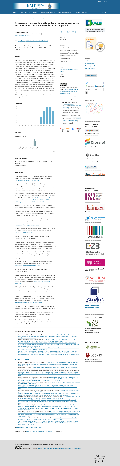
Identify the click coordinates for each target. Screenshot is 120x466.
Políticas (35, 12)
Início (16, 18)
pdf (63, 32)
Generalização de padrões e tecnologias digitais (59, 335)
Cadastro (100, 1)
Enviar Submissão (91, 75)
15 (32, 428)
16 (34, 428)
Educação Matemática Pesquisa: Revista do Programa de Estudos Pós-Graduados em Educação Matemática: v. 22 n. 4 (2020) (47, 401)
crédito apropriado (68, 104)
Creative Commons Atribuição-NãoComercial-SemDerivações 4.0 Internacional (59, 448)
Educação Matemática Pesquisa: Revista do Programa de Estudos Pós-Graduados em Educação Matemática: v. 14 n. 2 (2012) (47, 368)
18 (37, 428)
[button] (89, 83)
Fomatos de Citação (66, 61)
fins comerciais (76, 117)
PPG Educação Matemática (48, 12)
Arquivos (27, 12)
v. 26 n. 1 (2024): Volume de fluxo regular (36, 18)
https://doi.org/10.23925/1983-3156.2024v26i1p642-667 (33, 41)
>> (43, 428)
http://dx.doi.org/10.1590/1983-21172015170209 (28, 302)
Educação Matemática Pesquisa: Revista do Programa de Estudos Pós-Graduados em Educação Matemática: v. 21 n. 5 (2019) (47, 387)
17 (36, 428)
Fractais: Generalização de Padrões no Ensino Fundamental (48, 367)
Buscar (104, 12)
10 (24, 428)
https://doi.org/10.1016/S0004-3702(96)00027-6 (28, 265)
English (87, 61)
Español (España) (90, 63)
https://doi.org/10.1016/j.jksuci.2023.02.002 (27, 225)
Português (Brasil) (90, 68)
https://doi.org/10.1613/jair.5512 (24, 233)
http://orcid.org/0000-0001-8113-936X (23, 35)
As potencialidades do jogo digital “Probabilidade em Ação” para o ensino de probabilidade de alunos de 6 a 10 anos (48, 378)
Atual (21, 12)
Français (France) (90, 66)
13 (29, 428)
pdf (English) (71, 32)
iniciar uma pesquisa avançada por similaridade (39, 431)
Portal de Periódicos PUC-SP (65, 12)
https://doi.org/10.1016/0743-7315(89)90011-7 (27, 180)
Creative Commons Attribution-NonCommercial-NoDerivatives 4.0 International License (69, 91)
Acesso (105, 1)
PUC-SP (78, 12)
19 (39, 428)
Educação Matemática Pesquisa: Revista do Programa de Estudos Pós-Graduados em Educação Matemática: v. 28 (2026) (48, 379)
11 (26, 428)
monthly (53, 151)
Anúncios (84, 12)
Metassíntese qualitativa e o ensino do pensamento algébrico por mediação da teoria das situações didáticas (48, 372)
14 (31, 428)
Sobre (14, 12)
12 (27, 428)
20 (41, 428)
